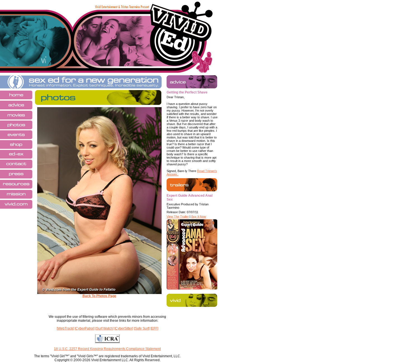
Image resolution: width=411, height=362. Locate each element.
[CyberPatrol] (85, 328)
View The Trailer (178, 216)
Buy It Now (198, 216)
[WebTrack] (65, 328)
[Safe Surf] (142, 328)
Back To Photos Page (99, 296)
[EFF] (154, 328)
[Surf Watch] (104, 328)
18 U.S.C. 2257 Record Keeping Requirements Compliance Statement (107, 349)
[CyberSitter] (123, 328)
